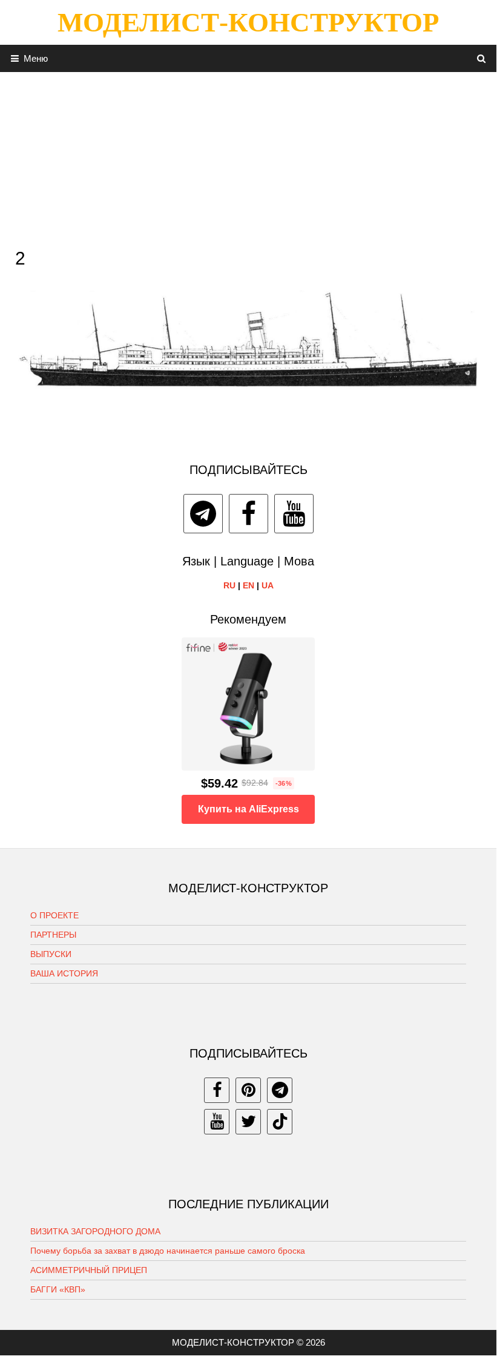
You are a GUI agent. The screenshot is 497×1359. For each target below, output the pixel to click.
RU (229, 585)
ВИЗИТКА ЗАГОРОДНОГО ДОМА (95, 1231)
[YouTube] (294, 513)
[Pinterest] (248, 1090)
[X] (248, 1121)
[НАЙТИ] (481, 58)
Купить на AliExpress (248, 809)
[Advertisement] (248, 157)
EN (248, 585)
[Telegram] (203, 513)
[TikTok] (279, 1121)
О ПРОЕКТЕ (54, 915)
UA (268, 585)
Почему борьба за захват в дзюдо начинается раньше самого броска (167, 1250)
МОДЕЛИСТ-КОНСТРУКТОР (248, 22)
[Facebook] (248, 513)
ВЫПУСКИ (50, 954)
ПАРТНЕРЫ (53, 934)
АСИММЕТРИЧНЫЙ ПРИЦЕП (88, 1270)
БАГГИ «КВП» (57, 1289)
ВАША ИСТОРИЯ (64, 973)
